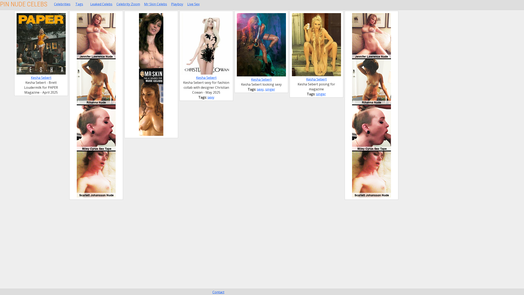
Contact (218, 292)
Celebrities (62, 4)
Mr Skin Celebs (155, 4)
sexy (211, 97)
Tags (79, 4)
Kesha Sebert (41, 77)
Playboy (177, 4)
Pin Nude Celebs (23, 4)
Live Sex (193, 4)
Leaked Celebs (101, 4)
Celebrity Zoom (128, 4)
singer (270, 89)
